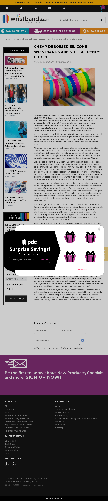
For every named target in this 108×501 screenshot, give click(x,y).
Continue (43, 259)
